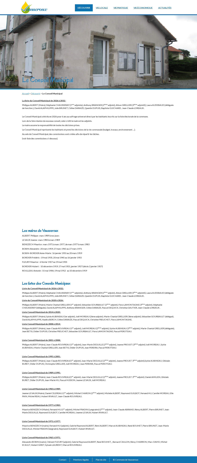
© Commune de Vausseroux (125, 459)
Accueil (25, 93)
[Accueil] (34, 7)
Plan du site (101, 459)
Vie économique (143, 7)
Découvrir (84, 7)
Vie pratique (121, 7)
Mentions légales (81, 459)
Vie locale (102, 7)
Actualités (164, 7)
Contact (62, 459)
